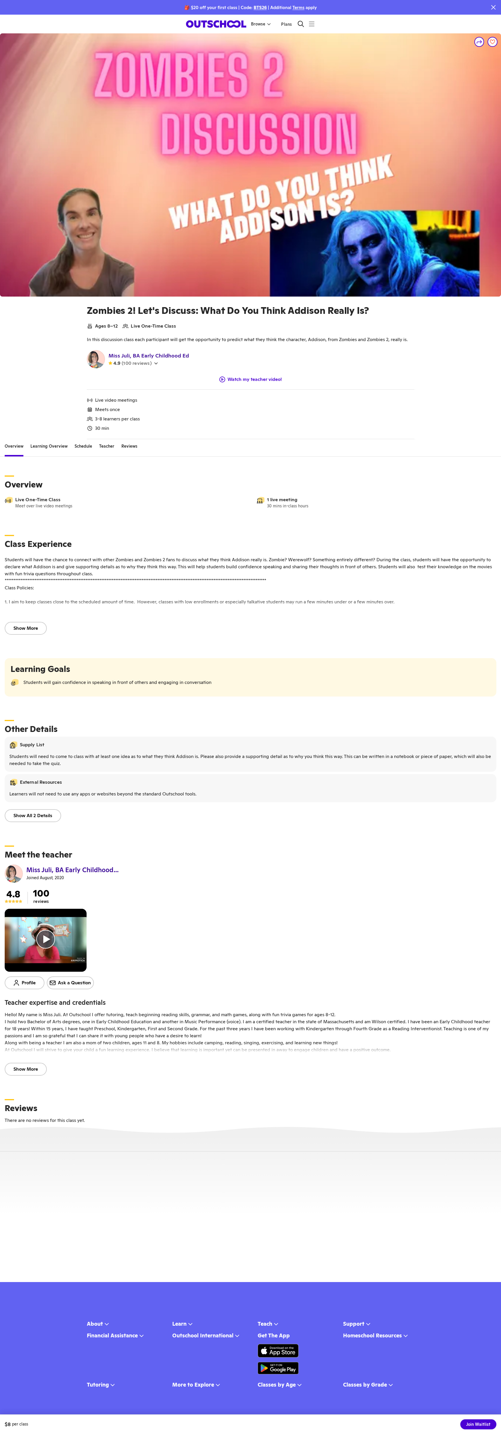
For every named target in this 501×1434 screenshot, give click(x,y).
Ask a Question (74, 983)
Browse (258, 24)
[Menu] (312, 24)
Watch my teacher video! (255, 379)
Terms (298, 7)
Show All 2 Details (32, 815)
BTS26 (260, 7)
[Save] (492, 42)
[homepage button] (216, 24)
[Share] (479, 42)
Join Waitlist (478, 1424)
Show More (25, 628)
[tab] (14, 446)
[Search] (300, 23)
